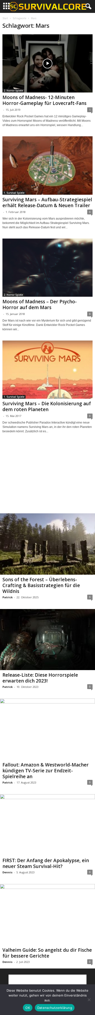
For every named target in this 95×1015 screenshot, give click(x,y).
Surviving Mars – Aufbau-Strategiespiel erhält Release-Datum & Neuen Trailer (47, 202)
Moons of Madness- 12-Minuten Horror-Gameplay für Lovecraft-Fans (44, 100)
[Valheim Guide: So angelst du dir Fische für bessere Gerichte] (47, 914)
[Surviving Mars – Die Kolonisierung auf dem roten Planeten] (47, 370)
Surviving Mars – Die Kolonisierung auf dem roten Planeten (46, 406)
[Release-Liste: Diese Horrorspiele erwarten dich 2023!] (47, 639)
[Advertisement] (47, 477)
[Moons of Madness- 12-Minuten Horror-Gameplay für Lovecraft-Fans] (47, 63)
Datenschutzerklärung (54, 1008)
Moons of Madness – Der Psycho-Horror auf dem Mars (39, 304)
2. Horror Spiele (13, 90)
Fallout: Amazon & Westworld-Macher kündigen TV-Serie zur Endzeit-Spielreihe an (45, 771)
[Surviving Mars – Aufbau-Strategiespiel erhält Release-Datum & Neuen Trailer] (47, 165)
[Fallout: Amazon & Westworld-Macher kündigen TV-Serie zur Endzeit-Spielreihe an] (47, 729)
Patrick (7, 597)
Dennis (7, 872)
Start (5, 18)
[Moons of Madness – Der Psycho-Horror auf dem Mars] (47, 268)
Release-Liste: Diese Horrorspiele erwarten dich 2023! (40, 678)
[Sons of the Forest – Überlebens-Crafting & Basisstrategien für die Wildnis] (47, 544)
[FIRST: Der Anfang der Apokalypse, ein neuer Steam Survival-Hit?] (47, 825)
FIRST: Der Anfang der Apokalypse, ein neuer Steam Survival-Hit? (45, 863)
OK (27, 1008)
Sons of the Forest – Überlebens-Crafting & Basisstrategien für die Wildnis (41, 585)
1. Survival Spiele (14, 192)
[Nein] (88, 999)
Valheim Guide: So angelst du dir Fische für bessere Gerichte (47, 953)
